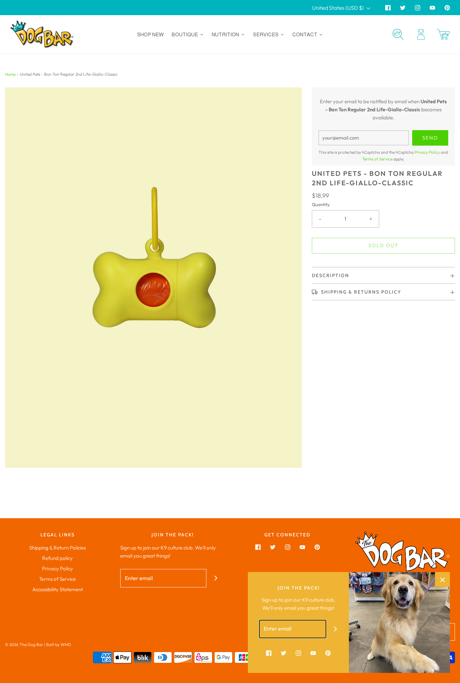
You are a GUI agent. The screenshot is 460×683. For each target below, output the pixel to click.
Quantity (321, 204)
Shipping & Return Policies (57, 547)
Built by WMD (58, 644)
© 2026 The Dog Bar (24, 644)
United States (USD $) (338, 7)
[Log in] (421, 34)
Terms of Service (377, 158)
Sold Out (383, 245)
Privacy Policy (427, 152)
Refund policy (57, 558)
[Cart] (443, 34)
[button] (383, 275)
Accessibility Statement (57, 589)
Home (10, 74)
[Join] (215, 578)
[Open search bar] (398, 34)
